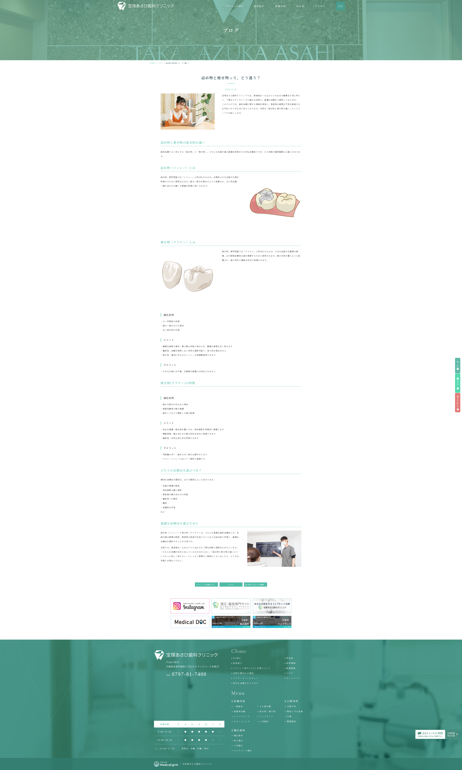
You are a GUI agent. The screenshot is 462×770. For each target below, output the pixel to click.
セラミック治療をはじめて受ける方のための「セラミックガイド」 (207, 584)
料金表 (300, 6)
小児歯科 (264, 721)
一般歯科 (238, 706)
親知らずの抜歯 (295, 711)
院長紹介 (259, 6)
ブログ (160, 63)
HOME (152, 63)
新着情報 (291, 668)
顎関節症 (291, 721)
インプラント (266, 716)
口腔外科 (291, 706)
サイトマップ (293, 678)
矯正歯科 (238, 735)
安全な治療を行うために (245, 683)
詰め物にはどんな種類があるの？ (256, 584)
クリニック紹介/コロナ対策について (252, 668)
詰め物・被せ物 (268, 711)
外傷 (289, 716)
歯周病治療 (239, 711)
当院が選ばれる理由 (243, 673)
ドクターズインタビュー (245, 678)
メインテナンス (242, 716)
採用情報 (291, 663)
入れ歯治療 (265, 706)
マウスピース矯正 (243, 750)
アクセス (320, 6)
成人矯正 (238, 740)
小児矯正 (238, 745)
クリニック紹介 (235, 6)
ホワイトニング (242, 721)
